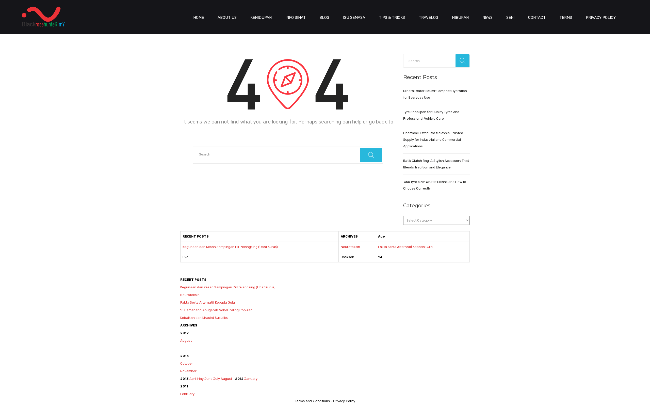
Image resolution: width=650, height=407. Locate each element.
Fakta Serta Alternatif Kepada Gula (405, 247)
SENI (510, 17)
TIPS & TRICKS (392, 17)
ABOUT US (227, 17)
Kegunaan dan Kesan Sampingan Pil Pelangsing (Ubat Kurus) (230, 247)
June (208, 379)
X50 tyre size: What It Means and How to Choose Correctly (434, 185)
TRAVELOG (428, 17)
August (186, 340)
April (193, 379)
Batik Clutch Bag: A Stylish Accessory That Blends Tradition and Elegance (436, 164)
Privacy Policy (344, 401)
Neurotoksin (350, 247)
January (250, 379)
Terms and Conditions (312, 401)
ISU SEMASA (354, 17)
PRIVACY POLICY (601, 17)
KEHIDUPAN (261, 17)
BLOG (324, 17)
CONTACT (537, 17)
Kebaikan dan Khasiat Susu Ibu (204, 318)
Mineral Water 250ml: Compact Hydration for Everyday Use (435, 94)
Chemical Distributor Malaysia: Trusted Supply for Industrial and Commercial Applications (433, 139)
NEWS (487, 17)
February (187, 394)
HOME (198, 17)
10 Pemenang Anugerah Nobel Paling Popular (216, 310)
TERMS (565, 17)
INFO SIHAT (295, 17)
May (200, 379)
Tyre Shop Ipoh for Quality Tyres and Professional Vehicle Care (431, 115)
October (186, 363)
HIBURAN (460, 17)
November (188, 371)
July (216, 379)
